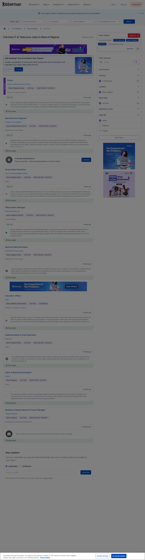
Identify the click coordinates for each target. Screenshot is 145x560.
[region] (72, 556)
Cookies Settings (102, 556)
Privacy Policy (45, 558)
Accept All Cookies (118, 556)
